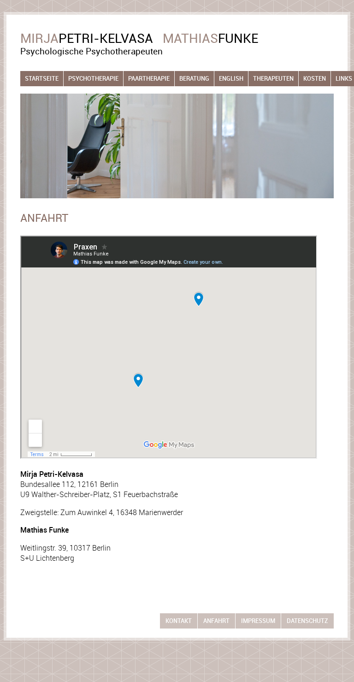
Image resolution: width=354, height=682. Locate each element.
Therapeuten (273, 78)
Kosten (314, 78)
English (231, 78)
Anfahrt (216, 620)
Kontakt (178, 620)
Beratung (194, 78)
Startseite (42, 78)
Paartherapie (149, 78)
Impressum (258, 620)
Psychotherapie (93, 78)
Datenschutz (307, 620)
